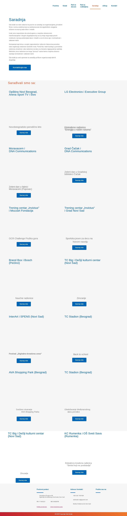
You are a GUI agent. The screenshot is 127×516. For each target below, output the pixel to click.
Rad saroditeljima (84, 6)
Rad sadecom (73, 6)
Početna (56, 6)
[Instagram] (103, 498)
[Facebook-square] (97, 498)
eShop (104, 6)
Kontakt (114, 6)
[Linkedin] (109, 498)
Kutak (65, 6)
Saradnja (95, 6)
